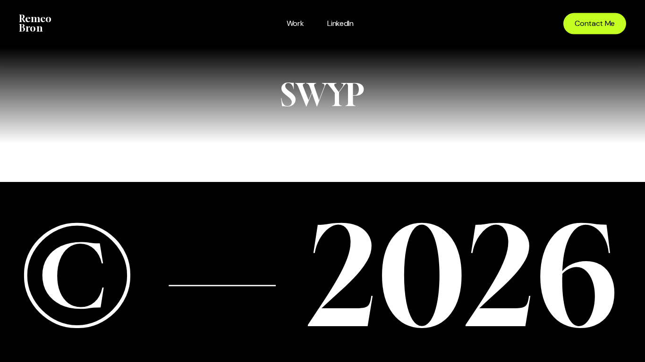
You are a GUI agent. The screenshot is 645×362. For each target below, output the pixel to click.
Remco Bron (35, 23)
